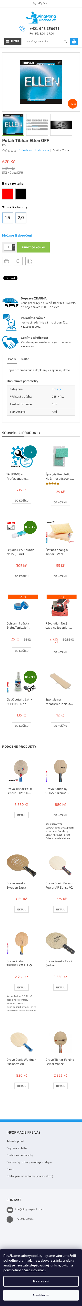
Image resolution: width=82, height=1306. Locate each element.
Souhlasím (41, 1295)
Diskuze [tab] (24, 359)
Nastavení (41, 1281)
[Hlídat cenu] (29, 261)
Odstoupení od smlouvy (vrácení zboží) (30, 1176)
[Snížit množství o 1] (13, 249)
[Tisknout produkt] (6, 261)
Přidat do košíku (33, 247)
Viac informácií (35, 1270)
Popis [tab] (12, 359)
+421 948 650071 (24, 1219)
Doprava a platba (17, 1148)
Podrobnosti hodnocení (33, 150)
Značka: (61, 150)
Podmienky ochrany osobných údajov (29, 1162)
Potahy (56, 389)
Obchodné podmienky (20, 1155)
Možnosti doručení (17, 235)
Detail (21, 814)
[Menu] (12, 41)
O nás (10, 1169)
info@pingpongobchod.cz (29, 1209)
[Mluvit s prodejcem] (18, 261)
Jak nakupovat (15, 1141)
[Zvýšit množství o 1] (13, 245)
